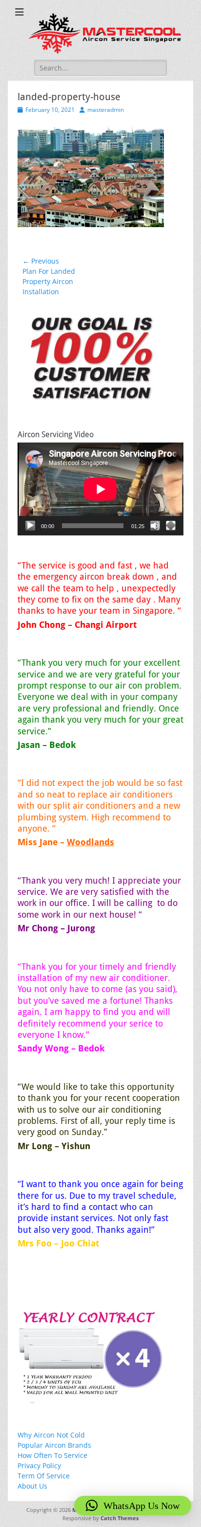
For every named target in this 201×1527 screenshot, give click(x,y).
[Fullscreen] (171, 526)
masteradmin (105, 110)
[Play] (30, 526)
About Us (32, 1486)
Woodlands (90, 842)
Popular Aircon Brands (54, 1445)
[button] (132, 1505)
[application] (100, 489)
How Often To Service (52, 1455)
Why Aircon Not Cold (51, 1434)
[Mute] (155, 526)
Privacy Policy (39, 1465)
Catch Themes (119, 1518)
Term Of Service (44, 1475)
